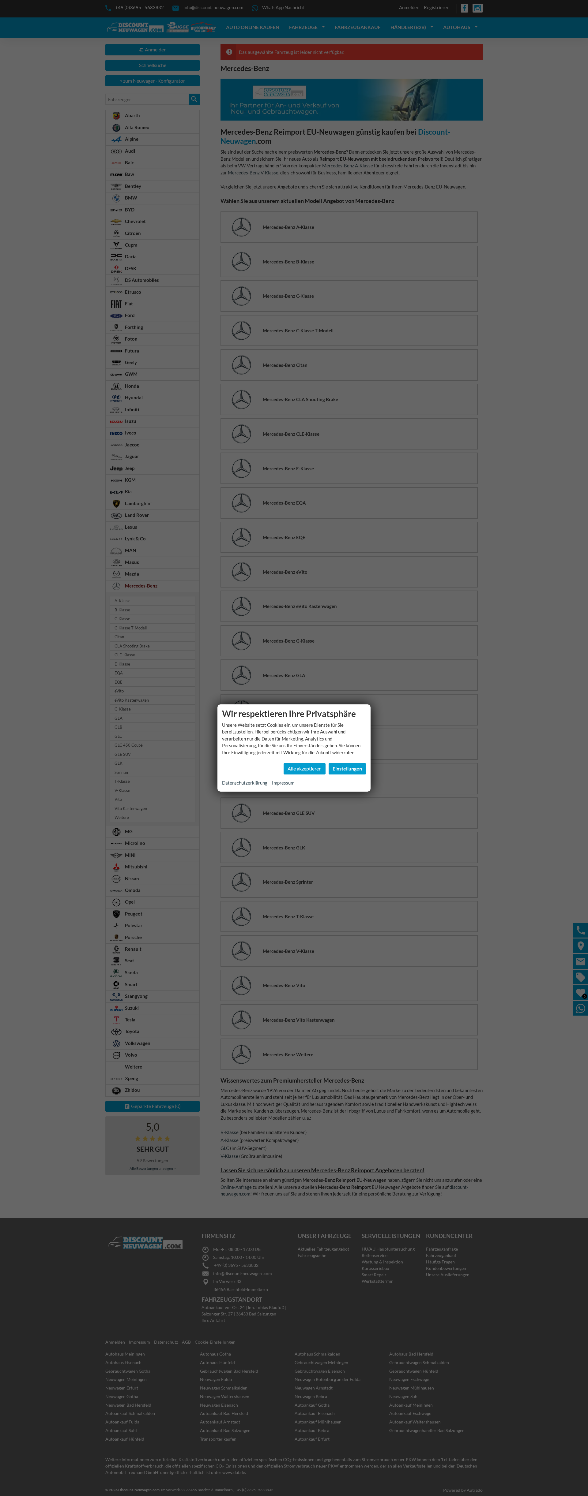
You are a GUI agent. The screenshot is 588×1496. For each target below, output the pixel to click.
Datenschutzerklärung (244, 782)
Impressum (283, 782)
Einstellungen (347, 768)
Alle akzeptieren (305, 768)
